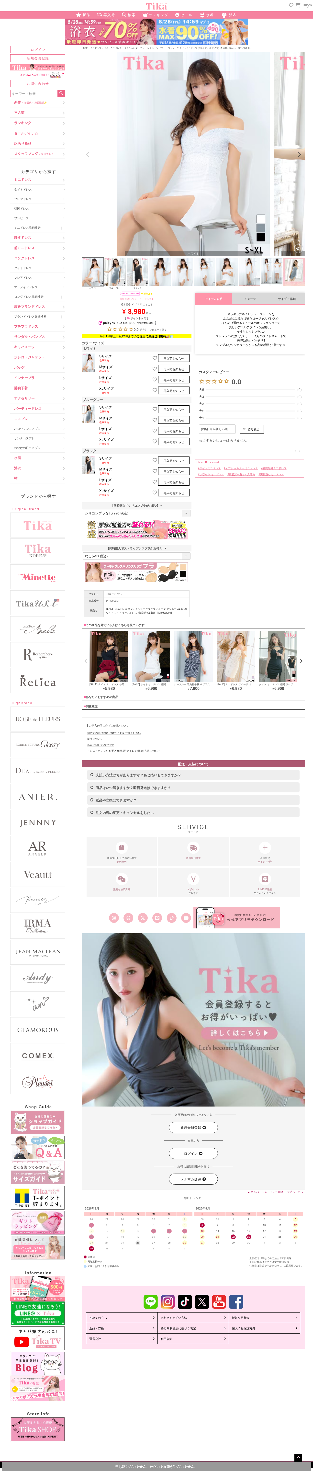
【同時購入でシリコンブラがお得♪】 (137, 505)
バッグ (19, 367)
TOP (85, 48)
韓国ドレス (21, 208)
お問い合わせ (38, 83)
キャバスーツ (24, 346)
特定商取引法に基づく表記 (178, 1328)
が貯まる (193, 891)
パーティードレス (28, 408)
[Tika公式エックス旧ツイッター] (142, 918)
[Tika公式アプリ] (236, 917)
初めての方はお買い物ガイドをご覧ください (114, 733)
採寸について (95, 739)
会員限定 (265, 859)
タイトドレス (23, 189)
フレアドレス (23, 199)
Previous (87, 155)
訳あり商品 (22, 143)
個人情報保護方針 (243, 1328)
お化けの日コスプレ (27, 447)
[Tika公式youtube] (186, 918)
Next (299, 155)
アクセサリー (24, 398)
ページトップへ (298, 1458)
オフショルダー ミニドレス (241, 468)
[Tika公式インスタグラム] (114, 918)
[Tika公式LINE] (157, 918)
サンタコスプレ (24, 438)
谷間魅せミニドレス (274, 468)
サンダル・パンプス (29, 336)
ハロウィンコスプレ (27, 428)
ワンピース (21, 218)
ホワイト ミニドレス (212, 474)
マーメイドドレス (26, 287)
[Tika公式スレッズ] (128, 918)
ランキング (22, 122)
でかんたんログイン (265, 891)
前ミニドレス (24, 247)
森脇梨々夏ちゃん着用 (242, 474)
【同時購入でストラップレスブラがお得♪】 (136, 548)
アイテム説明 (214, 299)
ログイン (38, 49)
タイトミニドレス (113, 48)
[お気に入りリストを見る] (291, 5)
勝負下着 (21, 387)
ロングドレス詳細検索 (29, 296)
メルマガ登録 (191, 1178)
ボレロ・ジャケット (29, 356)
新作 (30, 102)
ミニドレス (22, 179)
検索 (61, 93)
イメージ (250, 299)
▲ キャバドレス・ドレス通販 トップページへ (275, 1192)
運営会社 (95, 1338)
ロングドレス (24, 257)
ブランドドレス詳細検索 (30, 316)
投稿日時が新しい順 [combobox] (214, 429)
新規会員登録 (38, 58)
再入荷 (19, 112)
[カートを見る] (297, 4)
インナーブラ (24, 377)
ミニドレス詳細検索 (27, 227)
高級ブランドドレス (29, 306)
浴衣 (17, 467)
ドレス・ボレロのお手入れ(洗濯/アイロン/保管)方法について (123, 751)
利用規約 (166, 1338)
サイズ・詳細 (287, 299)
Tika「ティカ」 (114, 593)
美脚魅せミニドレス (272, 474)
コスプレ (21, 418)
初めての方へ (98, 1317)
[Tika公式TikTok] (172, 918)
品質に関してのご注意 (100, 745)
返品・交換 (96, 1328)
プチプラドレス (26, 326)
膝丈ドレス (22, 237)
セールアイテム (26, 132)
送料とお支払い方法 (174, 1317)
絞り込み (254, 429)
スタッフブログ (34, 153)
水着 (17, 457)
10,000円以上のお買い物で (122, 859)
